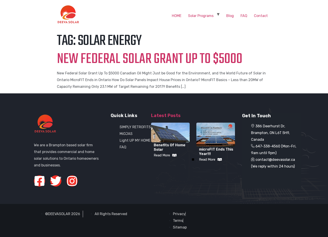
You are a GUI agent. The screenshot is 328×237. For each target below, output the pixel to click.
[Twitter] (55, 181)
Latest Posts (166, 115)
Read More (162, 155)
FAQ (244, 16)
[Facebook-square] (39, 181)
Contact (261, 16)
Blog (230, 16)
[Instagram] (72, 181)
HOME (176, 16)
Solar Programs (201, 16)
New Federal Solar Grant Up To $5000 (149, 59)
